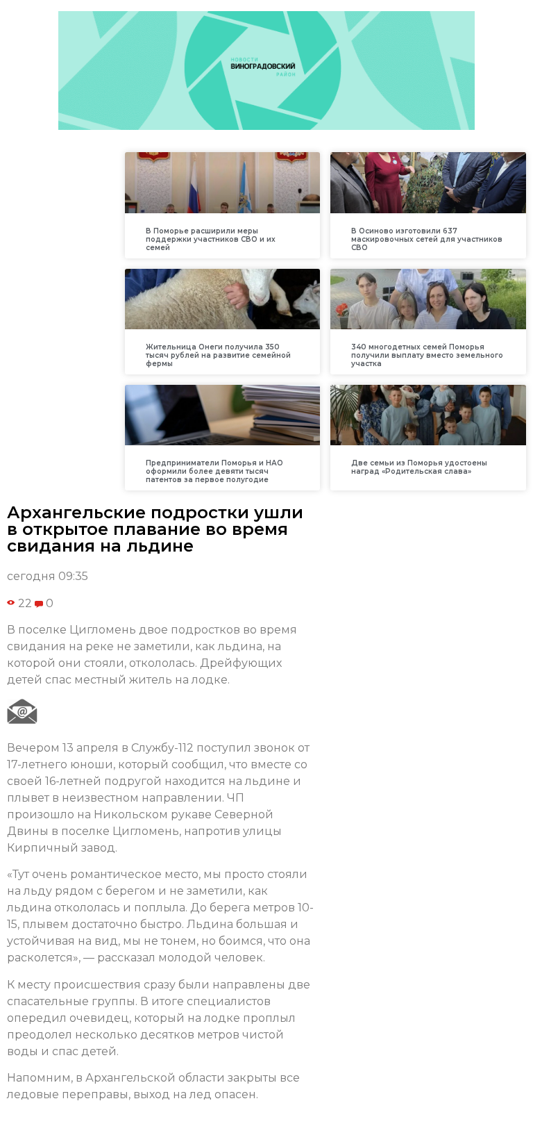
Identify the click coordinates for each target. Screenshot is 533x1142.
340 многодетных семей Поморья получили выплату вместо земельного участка (427, 355)
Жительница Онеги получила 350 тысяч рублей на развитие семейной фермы (218, 355)
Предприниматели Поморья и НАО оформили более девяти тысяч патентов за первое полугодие (214, 471)
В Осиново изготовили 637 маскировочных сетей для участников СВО (426, 239)
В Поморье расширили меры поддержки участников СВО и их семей (211, 239)
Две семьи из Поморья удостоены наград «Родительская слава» (419, 467)
